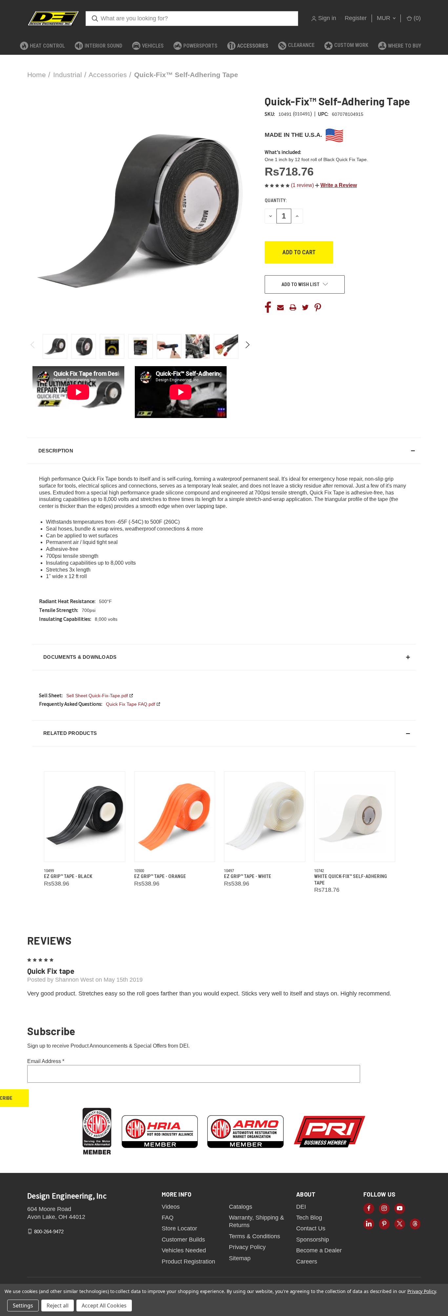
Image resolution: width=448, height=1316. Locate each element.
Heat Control (47, 46)
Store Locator (179, 1228)
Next (247, 346)
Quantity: (276, 200)
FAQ (167, 1217)
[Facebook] (268, 307)
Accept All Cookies (104, 1305)
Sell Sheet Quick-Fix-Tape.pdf (97, 695)
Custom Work (351, 45)
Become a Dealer (319, 1250)
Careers (306, 1261)
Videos (171, 1206)
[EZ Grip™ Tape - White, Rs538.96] (264, 817)
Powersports (200, 46)
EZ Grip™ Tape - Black (68, 876)
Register (356, 18)
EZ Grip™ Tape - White (247, 876)
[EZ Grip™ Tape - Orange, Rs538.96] (174, 817)
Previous (33, 346)
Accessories (252, 46)
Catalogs (240, 1206)
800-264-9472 (49, 1231)
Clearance (301, 45)
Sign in (327, 18)
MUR (384, 18)
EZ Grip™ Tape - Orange (160, 876)
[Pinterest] (318, 307)
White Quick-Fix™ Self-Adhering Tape (350, 879)
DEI (301, 1206)
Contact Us (310, 1228)
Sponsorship (312, 1239)
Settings (23, 1305)
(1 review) (303, 185)
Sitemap (240, 1258)
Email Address (45, 1061)
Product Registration (188, 1261)
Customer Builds (183, 1239)
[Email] (280, 307)
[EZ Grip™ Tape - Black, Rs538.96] (84, 817)
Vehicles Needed (184, 1250)
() (416, 18)
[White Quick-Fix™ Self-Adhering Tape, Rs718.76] (355, 817)
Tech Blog (309, 1217)
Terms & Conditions (254, 1236)
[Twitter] (305, 307)
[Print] (293, 307)
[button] (336, 185)
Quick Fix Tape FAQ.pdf (130, 704)
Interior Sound (103, 46)
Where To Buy (404, 46)
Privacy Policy (247, 1247)
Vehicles (153, 46)
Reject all (58, 1305)
